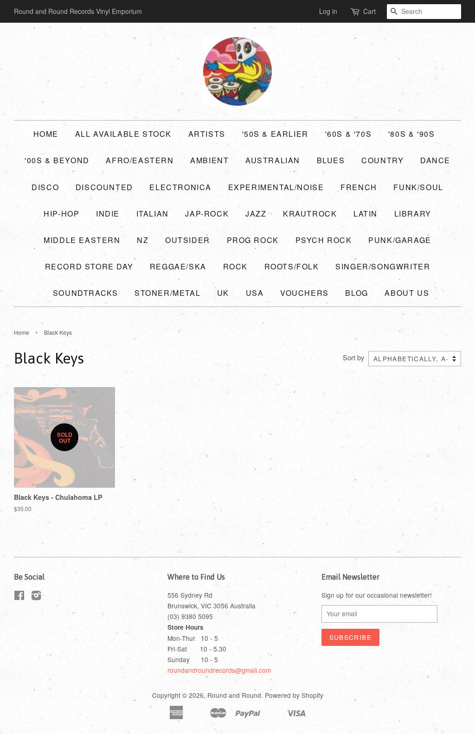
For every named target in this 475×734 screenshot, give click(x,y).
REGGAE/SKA (178, 266)
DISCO (45, 187)
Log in (328, 11)
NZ (142, 240)
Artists (206, 133)
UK (223, 292)
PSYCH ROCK (323, 240)
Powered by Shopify (294, 695)
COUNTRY (382, 160)
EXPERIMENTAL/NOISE (276, 187)
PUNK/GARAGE (399, 240)
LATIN (365, 213)
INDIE (108, 213)
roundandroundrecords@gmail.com (219, 670)
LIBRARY (412, 213)
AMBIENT (209, 160)
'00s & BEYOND (57, 160)
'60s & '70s (348, 133)
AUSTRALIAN (272, 160)
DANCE (435, 160)
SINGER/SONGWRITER (382, 266)
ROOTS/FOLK (291, 266)
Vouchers (304, 292)
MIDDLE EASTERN (82, 240)
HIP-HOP (61, 213)
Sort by (353, 357)
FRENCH (358, 187)
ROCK (235, 266)
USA (255, 292)
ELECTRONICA (180, 187)
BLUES (331, 160)
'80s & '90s (411, 133)
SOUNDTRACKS (85, 292)
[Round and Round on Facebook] (19, 596)
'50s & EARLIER (275, 133)
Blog (356, 292)
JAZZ (255, 213)
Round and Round (234, 695)
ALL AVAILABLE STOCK (123, 133)
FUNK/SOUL (418, 187)
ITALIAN (152, 213)
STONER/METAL (167, 292)
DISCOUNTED (104, 187)
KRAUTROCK (310, 213)
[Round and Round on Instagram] (36, 596)
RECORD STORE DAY (89, 266)
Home (45, 133)
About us (407, 292)
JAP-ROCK (207, 213)
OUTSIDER (187, 240)
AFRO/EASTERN (139, 160)
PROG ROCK (253, 240)
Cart (369, 11)
